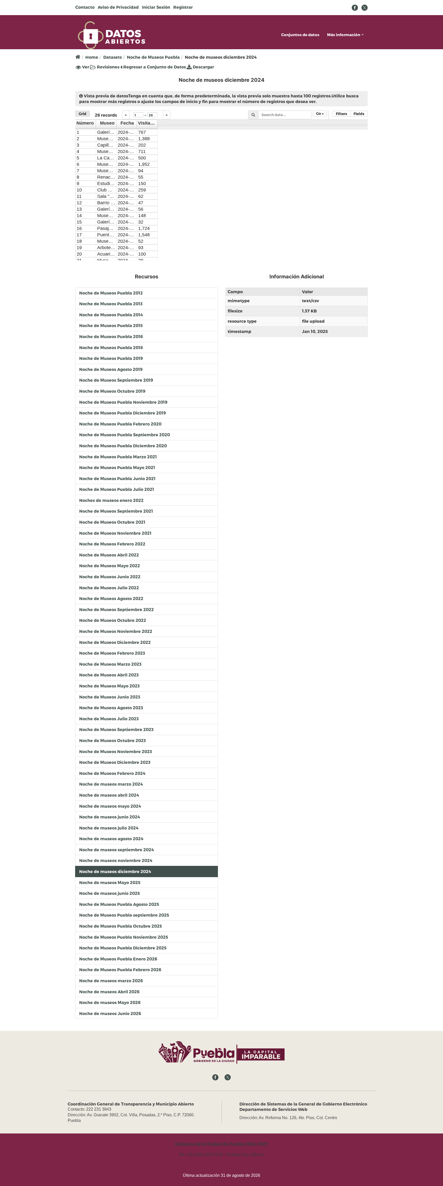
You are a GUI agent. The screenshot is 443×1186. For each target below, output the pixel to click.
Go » (320, 113)
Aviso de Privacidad (118, 7)
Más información (343, 34)
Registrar (183, 7)
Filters (341, 113)
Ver (85, 67)
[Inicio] (111, 34)
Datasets (112, 57)
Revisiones (107, 66)
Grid (82, 113)
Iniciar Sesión (156, 7)
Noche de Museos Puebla (153, 57)
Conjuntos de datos (300, 34)
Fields (359, 113)
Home (91, 57)
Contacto (85, 7)
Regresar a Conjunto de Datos (154, 66)
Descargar (203, 66)
